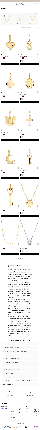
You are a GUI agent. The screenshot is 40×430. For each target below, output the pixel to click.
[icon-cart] (38, 4)
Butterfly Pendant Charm (5, 132)
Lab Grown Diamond (12, 415)
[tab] (1, 54)
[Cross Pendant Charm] (29, 118)
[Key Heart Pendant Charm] (10, 194)
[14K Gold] (2, 61)
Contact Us (28, 409)
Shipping (20, 406)
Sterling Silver (13, 417)
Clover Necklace (23, 208)
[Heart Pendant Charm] (10, 42)
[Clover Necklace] (29, 194)
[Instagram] (5, 413)
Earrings (12, 408)
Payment (20, 410)
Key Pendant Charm (23, 170)
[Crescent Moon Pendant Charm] (10, 156)
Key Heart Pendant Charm (5, 208)
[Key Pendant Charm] (29, 156)
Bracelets (12, 409)
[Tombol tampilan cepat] (18, 54)
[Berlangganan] (38, 406)
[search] (36, 4)
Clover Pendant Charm (5, 94)
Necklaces (12, 411)
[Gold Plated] (24, 251)
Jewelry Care (20, 412)
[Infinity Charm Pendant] (29, 42)
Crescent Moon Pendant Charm (6, 170)
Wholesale (27, 411)
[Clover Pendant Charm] (10, 80)
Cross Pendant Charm (24, 132)
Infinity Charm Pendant (24, 56)
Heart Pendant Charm (5, 56)
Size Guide (20, 415)
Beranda (2, 11)
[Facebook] (2, 413)
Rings (11, 406)
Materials (27, 406)
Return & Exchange (20, 409)
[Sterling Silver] (21, 251)
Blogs (27, 408)
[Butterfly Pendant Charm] (10, 118)
